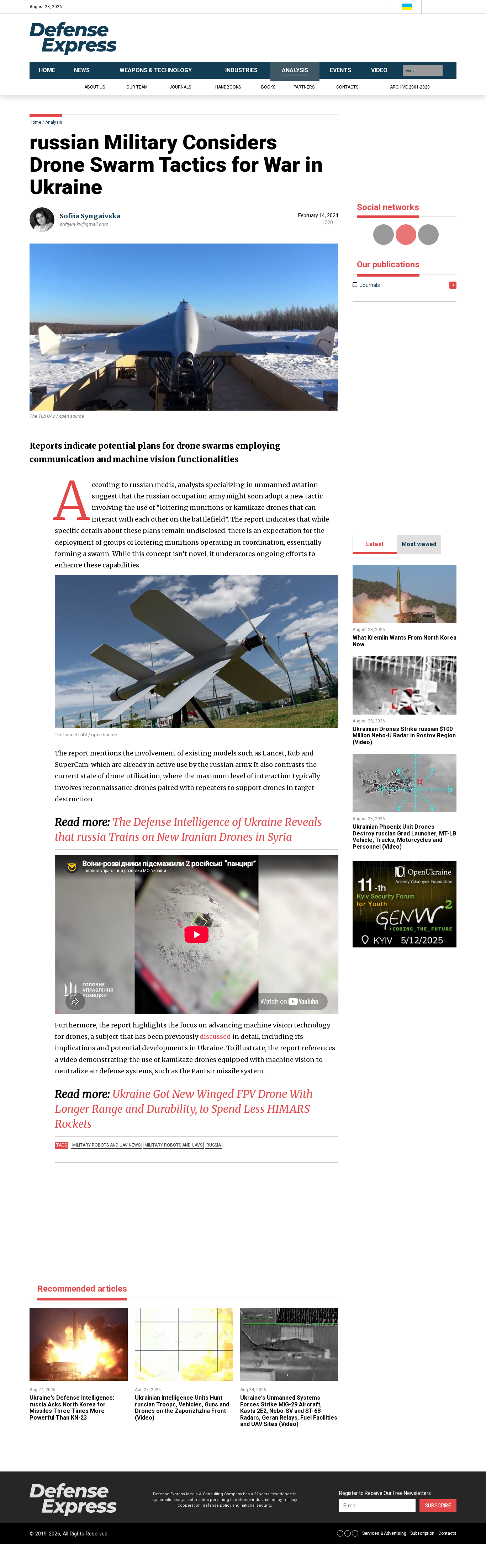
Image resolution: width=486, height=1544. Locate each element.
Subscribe (438, 1505)
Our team (137, 87)
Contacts (347, 87)
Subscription (422, 1533)
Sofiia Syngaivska (90, 216)
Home (35, 122)
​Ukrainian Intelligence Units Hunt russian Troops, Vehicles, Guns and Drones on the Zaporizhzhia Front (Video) (182, 1407)
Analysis (53, 122)
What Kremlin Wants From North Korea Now (404, 640)
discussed (215, 1036)
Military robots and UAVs (173, 1145)
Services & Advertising (384, 1533)
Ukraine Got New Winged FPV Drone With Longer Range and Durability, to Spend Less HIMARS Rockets (184, 1109)
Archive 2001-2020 (410, 87)
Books (268, 87)
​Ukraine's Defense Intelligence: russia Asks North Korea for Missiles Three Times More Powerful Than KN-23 (72, 1407)
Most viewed (419, 544)
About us (94, 87)
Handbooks (228, 87)
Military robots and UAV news (106, 1145)
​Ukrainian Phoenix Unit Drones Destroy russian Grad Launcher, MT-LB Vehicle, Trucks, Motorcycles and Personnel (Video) (404, 836)
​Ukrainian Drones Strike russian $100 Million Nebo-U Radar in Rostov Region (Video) (404, 736)
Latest (375, 544)
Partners (304, 87)
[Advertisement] (314, 38)
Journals (180, 87)
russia (213, 1145)
